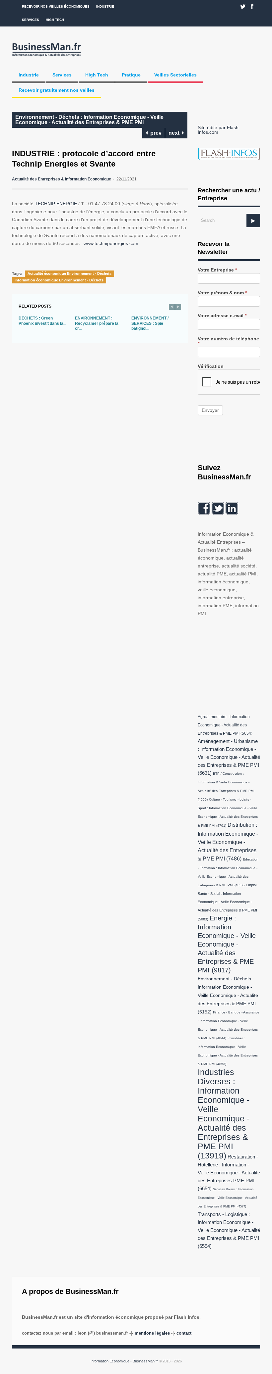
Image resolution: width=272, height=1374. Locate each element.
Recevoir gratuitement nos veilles (57, 90)
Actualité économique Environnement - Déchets (69, 273)
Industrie (105, 6)
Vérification (211, 366)
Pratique (131, 74)
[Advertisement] (235, 664)
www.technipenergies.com (111, 243)
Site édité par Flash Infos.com (218, 130)
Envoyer (210, 410)
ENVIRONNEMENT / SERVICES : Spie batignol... (150, 323)
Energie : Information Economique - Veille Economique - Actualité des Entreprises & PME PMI (227, 944)
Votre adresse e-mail (222, 315)
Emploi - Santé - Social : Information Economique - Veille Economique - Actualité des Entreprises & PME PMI (228, 902)
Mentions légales (152, 1333)
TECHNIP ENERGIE (56, 203)
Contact (183, 1333)
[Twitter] (243, 7)
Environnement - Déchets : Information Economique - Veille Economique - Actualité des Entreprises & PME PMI (89, 119)
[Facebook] (252, 7)
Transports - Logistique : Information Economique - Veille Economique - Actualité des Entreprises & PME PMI (229, 1230)
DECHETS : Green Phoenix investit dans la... (42, 321)
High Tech (55, 20)
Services (30, 20)
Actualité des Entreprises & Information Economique (61, 179)
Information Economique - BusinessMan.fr (124, 1361)
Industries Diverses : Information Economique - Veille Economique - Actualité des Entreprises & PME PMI (223, 1113)
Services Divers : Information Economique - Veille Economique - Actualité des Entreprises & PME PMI (227, 1198)
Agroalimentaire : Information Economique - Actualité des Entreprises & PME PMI (225, 725)
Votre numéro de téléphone (228, 341)
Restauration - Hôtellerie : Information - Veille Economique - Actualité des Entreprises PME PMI (229, 1172)
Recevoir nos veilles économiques (56, 6)
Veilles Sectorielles (175, 74)
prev (155, 133)
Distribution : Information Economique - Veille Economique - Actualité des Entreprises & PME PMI (228, 841)
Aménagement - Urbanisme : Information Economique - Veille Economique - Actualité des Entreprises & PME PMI (229, 757)
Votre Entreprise (217, 270)
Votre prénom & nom (222, 292)
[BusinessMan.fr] (46, 56)
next (175, 133)
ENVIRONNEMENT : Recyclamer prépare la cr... (96, 323)
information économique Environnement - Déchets (59, 280)
